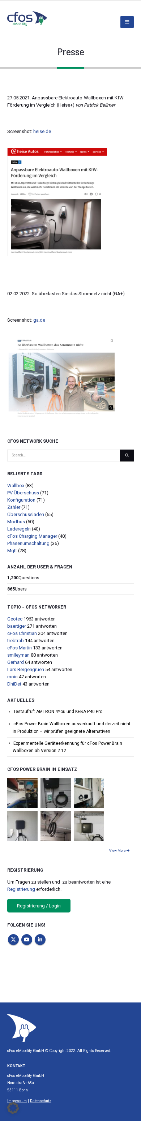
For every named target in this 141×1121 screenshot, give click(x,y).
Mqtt (12, 550)
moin (12, 676)
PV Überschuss (23, 492)
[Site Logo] (21, 1027)
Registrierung (21, 889)
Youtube (26, 939)
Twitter (13, 939)
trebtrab (15, 640)
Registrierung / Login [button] (39, 906)
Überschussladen (25, 514)
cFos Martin (19, 647)
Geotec (14, 619)
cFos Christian (22, 633)
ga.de (39, 320)
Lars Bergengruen (25, 669)
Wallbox (15, 485)
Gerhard (15, 662)
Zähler (13, 507)
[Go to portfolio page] (22, 792)
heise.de (42, 131)
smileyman (18, 655)
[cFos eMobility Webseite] (27, 18)
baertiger (16, 626)
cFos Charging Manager (32, 536)
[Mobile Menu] (127, 22)
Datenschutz (40, 1101)
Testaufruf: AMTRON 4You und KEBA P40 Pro (57, 711)
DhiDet (14, 684)
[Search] (127, 455)
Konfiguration (21, 500)
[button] (13, 1108)
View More (118, 850)
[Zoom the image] (57, 151)
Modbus (16, 521)
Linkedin (40, 939)
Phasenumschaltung (28, 543)
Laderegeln (19, 529)
